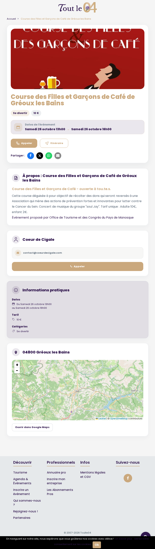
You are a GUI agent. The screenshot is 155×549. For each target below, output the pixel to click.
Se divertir (20, 113)
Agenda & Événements (22, 481)
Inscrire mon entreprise (56, 481)
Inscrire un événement (21, 492)
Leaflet (102, 418)
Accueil (11, 19)
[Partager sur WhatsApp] (48, 155)
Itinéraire (56, 143)
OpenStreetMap (119, 418)
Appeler (26, 143)
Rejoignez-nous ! (25, 511)
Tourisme (20, 472)
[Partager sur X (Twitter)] (39, 155)
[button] (17, 365)
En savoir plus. (124, 539)
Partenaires (21, 518)
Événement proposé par (30, 217)
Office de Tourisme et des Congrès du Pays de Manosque (91, 217)
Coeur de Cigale (38, 239)
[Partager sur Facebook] (30, 155)
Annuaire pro (56, 472)
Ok (97, 545)
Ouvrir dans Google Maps (32, 427)
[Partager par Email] (57, 155)
